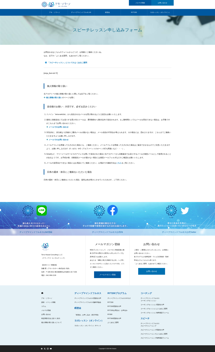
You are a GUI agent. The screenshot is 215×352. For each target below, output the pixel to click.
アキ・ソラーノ (54, 12)
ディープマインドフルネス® (81, 12)
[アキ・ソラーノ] (56, 4)
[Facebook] (42, 349)
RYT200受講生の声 (114, 306)
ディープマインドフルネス (87, 293)
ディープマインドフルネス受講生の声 (87, 298)
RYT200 (134, 12)
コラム (43, 306)
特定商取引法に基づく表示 (50, 318)
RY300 (110, 314)
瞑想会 (107, 12)
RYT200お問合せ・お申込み (117, 310)
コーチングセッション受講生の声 (152, 305)
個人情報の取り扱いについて (51, 322)
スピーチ (145, 318)
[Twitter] (45, 349)
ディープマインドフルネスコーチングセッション (150, 299)
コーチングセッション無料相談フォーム (155, 313)
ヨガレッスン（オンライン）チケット (87, 325)
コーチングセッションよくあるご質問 (154, 309)
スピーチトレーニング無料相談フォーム (155, 338)
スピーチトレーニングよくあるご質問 (154, 334)
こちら (119, 163)
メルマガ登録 (140, 3)
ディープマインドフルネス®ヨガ (119, 298)
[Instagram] (48, 349)
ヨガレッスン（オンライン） (160, 12)
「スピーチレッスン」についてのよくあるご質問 (67, 63)
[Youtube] (51, 349)
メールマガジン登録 (107, 275)
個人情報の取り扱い (54, 97)
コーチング (146, 293)
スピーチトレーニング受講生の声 (152, 330)
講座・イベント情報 (48, 302)
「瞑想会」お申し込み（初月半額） (87, 315)
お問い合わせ (162, 3)
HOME (42, 293)
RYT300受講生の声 (114, 318)
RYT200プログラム (117, 293)
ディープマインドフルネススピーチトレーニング (150, 325)
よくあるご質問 (113, 322)
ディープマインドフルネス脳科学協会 (87, 302)
